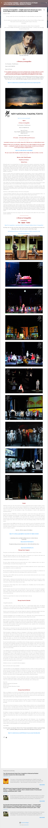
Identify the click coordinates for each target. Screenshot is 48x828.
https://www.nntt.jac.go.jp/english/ (24, 118)
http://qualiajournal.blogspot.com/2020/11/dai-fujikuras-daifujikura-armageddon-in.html (24, 231)
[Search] (46, 3)
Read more (42, 784)
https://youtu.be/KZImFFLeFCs (27, 547)
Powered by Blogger (25, 822)
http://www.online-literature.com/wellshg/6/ (24, 150)
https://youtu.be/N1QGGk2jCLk (27, 541)
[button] (44, 10)
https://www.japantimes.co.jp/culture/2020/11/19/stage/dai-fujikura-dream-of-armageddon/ (24, 225)
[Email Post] (6, 737)
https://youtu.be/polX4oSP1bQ (24, 233)
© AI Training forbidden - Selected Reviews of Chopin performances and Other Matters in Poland (21, 3)
